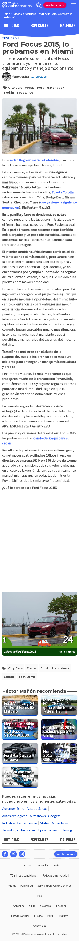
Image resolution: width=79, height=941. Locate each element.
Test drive (10, 38)
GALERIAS (67, 25)
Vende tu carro (55, 5)
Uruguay (63, 915)
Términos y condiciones (24, 875)
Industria (8, 823)
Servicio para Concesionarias (54, 885)
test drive (25, 92)
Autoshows (37, 816)
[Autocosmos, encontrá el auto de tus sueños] (17, 5)
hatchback (55, 87)
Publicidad (26, 885)
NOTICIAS (11, 25)
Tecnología (10, 830)
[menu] (73, 5)
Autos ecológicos (14, 816)
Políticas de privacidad (56, 875)
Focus (30, 87)
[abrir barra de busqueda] (39, 5)
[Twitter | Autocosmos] (13, 854)
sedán (9, 92)
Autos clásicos (37, 808)
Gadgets (54, 816)
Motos (45, 823)
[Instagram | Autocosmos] (22, 854)
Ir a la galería (66, 651)
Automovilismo (13, 808)
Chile (32, 905)
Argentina (19, 905)
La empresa (26, 865)
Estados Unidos (20, 915)
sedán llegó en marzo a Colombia (34, 160)
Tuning (67, 830)
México (38, 915)
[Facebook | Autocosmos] (5, 854)
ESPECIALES (39, 25)
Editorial (18, 14)
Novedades (60, 823)
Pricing (12, 885)
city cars (15, 87)
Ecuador (61, 905)
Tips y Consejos (48, 830)
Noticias (30, 14)
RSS (39, 895)
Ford (40, 87)
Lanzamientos (27, 823)
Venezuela (39, 926)
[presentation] (39, 620)
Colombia (46, 905)
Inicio (7, 14)
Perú (50, 915)
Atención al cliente (48, 865)
